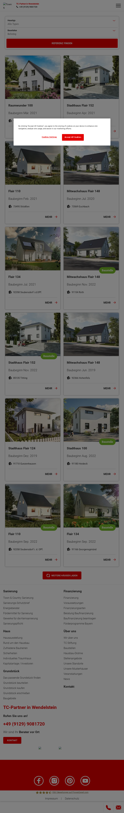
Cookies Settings (49, 137)
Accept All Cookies (73, 137)
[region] (62, 131)
